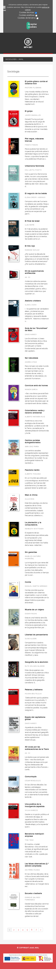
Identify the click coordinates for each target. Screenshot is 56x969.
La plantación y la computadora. (33, 523)
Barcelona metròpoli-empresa (34, 835)
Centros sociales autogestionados (33, 441)
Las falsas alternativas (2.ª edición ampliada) (37, 864)
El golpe (28, 111)
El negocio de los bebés (36, 193)
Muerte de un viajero (34, 609)
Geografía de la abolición (36, 662)
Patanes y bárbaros (34, 689)
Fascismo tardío (32, 470)
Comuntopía (30, 776)
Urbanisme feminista (34, 166)
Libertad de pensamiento (36, 634)
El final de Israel (32, 221)
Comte (28, 582)
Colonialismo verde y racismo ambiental (34, 411)
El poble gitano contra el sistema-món (36, 82)
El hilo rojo (30, 246)
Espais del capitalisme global (35, 718)
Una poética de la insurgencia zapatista (34, 805)
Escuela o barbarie (33, 893)
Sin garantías (31, 552)
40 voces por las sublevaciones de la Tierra (37, 748)
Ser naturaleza (31, 358)
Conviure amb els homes (36, 385)
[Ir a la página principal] (28, 43)
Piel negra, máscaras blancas (34, 139)
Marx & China (31, 495)
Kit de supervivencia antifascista (34, 272)
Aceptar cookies (29, 25)
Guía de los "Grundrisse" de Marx (36, 329)
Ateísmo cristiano (33, 300)
